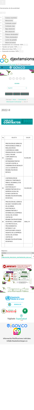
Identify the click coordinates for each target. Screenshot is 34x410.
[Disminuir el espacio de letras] (20, 51)
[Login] (10, 78)
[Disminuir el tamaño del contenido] (25, 45)
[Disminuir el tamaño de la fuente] (19, 47)
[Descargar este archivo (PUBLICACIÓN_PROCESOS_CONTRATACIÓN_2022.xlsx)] (3, 255)
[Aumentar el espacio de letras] (22, 51)
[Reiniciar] (1, 13)
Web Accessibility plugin (8, 64)
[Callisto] (17, 67)
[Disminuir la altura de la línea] (18, 49)
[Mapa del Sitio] (20, 78)
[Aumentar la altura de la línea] (20, 49)
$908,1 (26, 221)
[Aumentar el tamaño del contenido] (27, 45)
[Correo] (24, 78)
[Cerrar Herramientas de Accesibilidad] (4, 13)
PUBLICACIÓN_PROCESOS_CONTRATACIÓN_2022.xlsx (16, 257)
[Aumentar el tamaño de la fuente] (21, 47)
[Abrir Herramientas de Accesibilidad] (2, 2)
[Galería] (13, 78)
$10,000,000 (28, 188)
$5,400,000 (27, 158)
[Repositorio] (17, 78)
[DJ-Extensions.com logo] (17, 62)
